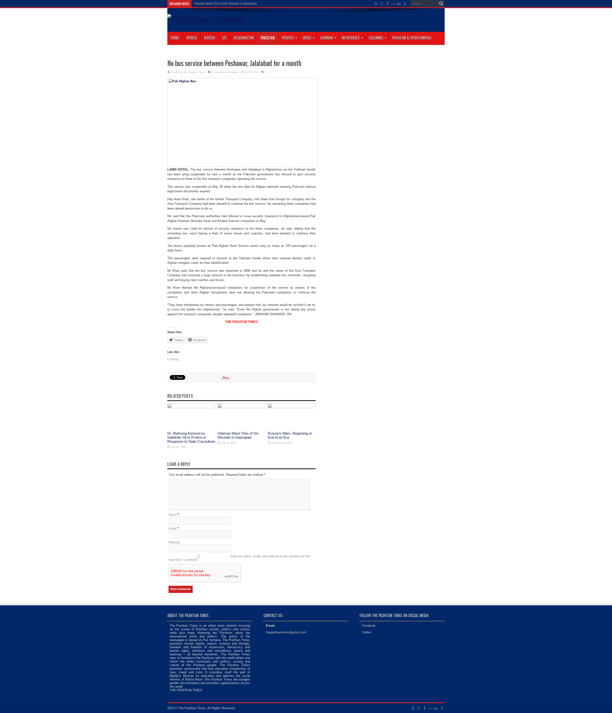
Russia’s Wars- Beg (206, 3)
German (326, 38)
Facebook (369, 625)
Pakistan (268, 38)
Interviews (351, 38)
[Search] (441, 3)
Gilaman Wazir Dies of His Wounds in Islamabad (238, 435)
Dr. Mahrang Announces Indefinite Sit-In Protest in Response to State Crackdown (191, 437)
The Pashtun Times (194, 72)
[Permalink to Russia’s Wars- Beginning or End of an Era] (292, 407)
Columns (376, 38)
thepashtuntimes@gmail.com (286, 632)
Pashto (288, 38)
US (224, 38)
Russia (209, 38)
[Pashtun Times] (205, 20)
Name (173, 514)
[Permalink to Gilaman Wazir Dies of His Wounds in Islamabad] (241, 407)
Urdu (307, 38)
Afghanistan (244, 38)
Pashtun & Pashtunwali (411, 38)
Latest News (221, 72)
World (191, 38)
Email (172, 528)
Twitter (366, 632)
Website (174, 542)
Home (175, 38)
